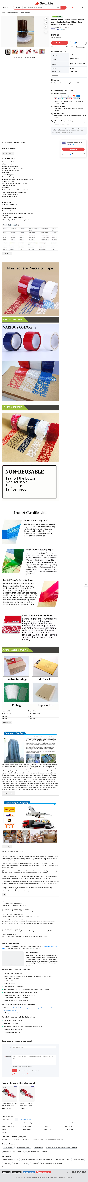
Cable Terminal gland (28, 1123)
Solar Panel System (49, 1129)
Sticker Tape (6, 1163)
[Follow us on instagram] (78, 1172)
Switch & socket (27, 1126)
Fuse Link (46, 1126)
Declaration (62, 1177)
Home (3, 12)
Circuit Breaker (27, 1129)
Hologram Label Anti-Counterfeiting (37, 1151)
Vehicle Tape (34, 1163)
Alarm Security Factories (28, 1159)
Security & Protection (12, 12)
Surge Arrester (69, 1129)
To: (10, 1052)
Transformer (68, 1126)
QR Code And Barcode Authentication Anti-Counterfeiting (61, 1147)
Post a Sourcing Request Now (21, 1074)
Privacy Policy (70, 1177)
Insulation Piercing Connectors (10, 1123)
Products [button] (17, 7)
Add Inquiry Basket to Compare (25, 57)
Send (14, 1071)
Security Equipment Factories (11, 1159)
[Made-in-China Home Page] (44, 3)
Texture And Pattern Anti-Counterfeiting (13, 1151)
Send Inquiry (60, 43)
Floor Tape (25, 1163)
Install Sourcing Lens (44, 1172)
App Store (6, 1172)
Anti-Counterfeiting (25, 12)
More (3, 1167)
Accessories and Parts (8, 1126)
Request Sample (80, 47)
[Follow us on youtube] (80, 1172)
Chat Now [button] (79, 43)
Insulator (4, 1129)
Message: (8, 1056)
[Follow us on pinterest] (83, 1172)
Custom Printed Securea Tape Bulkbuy (51, 1163)
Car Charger (47, 1123)
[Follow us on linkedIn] (85, 1172)
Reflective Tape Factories (62, 1159)
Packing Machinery (8, 1147)
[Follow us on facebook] (73, 1172)
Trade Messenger (28, 1172)
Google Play (16, 1172)
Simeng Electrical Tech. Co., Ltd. (63, 27)
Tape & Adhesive (38, 1147)
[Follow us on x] (75, 1172)
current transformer (70, 1123)
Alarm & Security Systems (23, 1147)
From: (9, 1047)
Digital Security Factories (45, 1159)
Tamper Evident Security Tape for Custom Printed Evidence (25, 1105)
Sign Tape (15, 1163)
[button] (3, 3)
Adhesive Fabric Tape (78, 1159)
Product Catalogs (26, 1119)
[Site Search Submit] (63, 8)
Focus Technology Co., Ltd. (32, 1177)
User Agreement (53, 1177)
